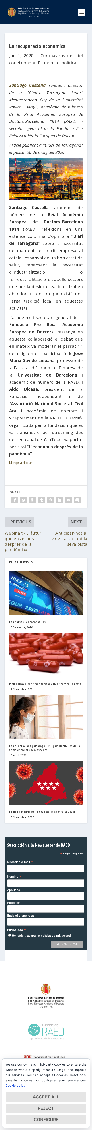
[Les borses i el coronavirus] (46, 593)
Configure (46, 1119)
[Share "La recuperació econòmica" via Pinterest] (50, 500)
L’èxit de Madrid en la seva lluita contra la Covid (42, 812)
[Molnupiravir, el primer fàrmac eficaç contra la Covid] (46, 655)
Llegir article (20, 462)
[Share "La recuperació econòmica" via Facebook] (14, 500)
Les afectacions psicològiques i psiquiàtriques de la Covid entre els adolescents (44, 748)
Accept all (46, 1097)
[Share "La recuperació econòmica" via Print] (77, 500)
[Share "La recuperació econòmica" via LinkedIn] (59, 500)
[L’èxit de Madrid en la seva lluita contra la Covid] (46, 783)
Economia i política (57, 63)
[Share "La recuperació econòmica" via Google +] (32, 500)
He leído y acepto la (41, 935)
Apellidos (13, 890)
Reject (46, 1108)
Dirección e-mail (20, 862)
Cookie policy (15, 1085)
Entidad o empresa (20, 915)
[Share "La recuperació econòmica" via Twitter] (23, 500)
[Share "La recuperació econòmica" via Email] (68, 500)
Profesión (14, 902)
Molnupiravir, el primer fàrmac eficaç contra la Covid (45, 684)
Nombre (14, 876)
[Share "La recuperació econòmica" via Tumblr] (41, 500)
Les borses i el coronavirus (27, 622)
